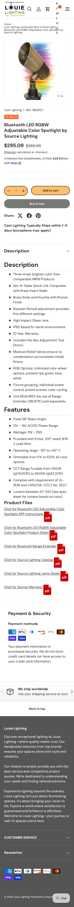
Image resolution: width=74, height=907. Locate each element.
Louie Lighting (22, 897)
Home (7, 24)
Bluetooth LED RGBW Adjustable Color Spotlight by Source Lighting (34, 31)
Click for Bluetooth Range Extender (30, 546)
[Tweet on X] (20, 215)
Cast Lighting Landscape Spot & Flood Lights (30, 27)
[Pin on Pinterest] (38, 215)
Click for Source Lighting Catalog (29, 560)
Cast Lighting (13, 110)
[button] (47, 9)
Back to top (37, 709)
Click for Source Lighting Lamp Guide (32, 573)
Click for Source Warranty (23, 587)
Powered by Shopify (42, 897)
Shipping (10, 152)
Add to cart (51, 190)
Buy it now (37, 204)
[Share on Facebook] (29, 215)
